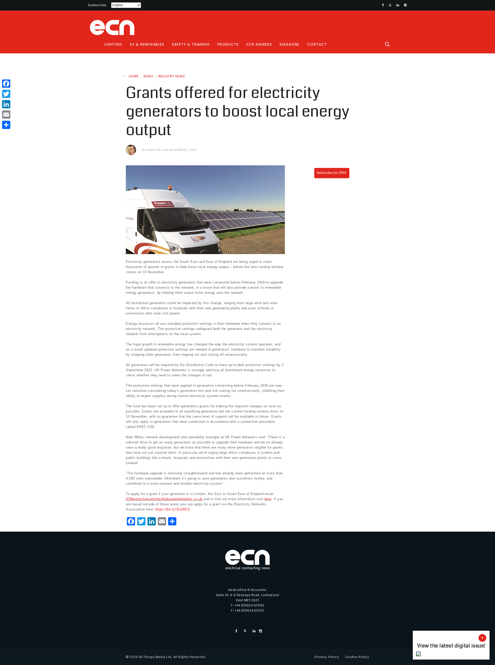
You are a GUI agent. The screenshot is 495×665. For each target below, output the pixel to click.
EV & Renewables (147, 44)
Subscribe (97, 5)
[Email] (6, 114)
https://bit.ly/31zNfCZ (172, 509)
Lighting (113, 44)
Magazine (289, 44)
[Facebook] (6, 83)
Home (134, 76)
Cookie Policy (357, 657)
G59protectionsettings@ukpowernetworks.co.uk (164, 499)
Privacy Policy (327, 657)
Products (228, 44)
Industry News (171, 76)
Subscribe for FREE (332, 173)
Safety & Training (191, 44)
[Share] (6, 125)
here (268, 499)
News (148, 76)
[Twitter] (6, 94)
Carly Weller (157, 150)
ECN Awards (259, 44)
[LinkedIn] (6, 104)
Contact (317, 44)
